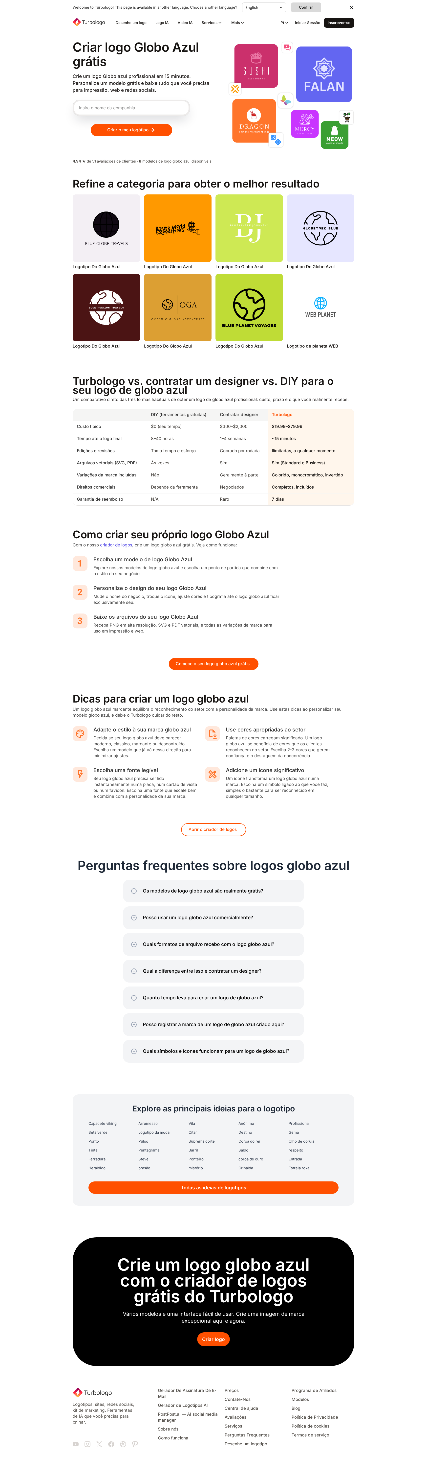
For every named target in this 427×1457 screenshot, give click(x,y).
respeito (296, 1150)
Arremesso (148, 1124)
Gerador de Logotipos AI (183, 1405)
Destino (245, 1132)
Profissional (299, 1124)
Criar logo (213, 1339)
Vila (192, 1124)
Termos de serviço (310, 1435)
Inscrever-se (339, 23)
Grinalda (245, 1168)
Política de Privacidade (315, 1417)
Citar (193, 1132)
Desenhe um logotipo (246, 1444)
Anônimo (246, 1124)
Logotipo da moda (154, 1132)
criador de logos (116, 545)
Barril (193, 1150)
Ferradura (97, 1159)
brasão (144, 1168)
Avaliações (235, 1417)
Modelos (300, 1399)
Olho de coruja (301, 1141)
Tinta (92, 1150)
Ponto (93, 1141)
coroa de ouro (250, 1159)
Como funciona (173, 1438)
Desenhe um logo (131, 23)
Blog (296, 1408)
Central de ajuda (241, 1408)
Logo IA (162, 23)
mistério (196, 1168)
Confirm (306, 7)
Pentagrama (148, 1150)
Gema (294, 1132)
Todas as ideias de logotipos (213, 1187)
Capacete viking (102, 1124)
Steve (143, 1159)
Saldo (243, 1150)
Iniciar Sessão (307, 23)
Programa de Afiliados (314, 1390)
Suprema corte (202, 1141)
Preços (232, 1390)
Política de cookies (310, 1426)
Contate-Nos (238, 1399)
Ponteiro (196, 1159)
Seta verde (97, 1132)
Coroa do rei (249, 1141)
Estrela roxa (299, 1168)
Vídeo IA (185, 23)
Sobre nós (168, 1429)
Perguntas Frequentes (247, 1435)
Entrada (295, 1159)
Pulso (143, 1141)
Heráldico (97, 1168)
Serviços (233, 1426)
